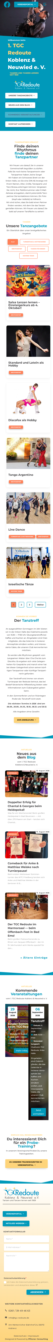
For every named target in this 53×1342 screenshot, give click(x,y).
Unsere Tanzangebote (20, 95)
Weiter (40, 604)
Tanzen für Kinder (38, 249)
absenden (36, 1292)
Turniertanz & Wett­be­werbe (34, 242)
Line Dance (16, 529)
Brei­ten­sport (17, 249)
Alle (13, 242)
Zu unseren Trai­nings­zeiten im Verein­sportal (25, 1163)
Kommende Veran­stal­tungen (25, 114)
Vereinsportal (25, 4)
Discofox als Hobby (22, 420)
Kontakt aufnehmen (19, 124)
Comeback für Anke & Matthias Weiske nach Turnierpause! (23, 867)
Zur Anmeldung (25, 720)
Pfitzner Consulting (38, 1339)
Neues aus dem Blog (19, 105)
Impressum (33, 1336)
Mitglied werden (15, 1223)
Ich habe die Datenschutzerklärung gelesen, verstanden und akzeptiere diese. (26, 1283)
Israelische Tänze (21, 584)
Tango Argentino (20, 475)
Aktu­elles (13, 773)
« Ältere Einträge (34, 957)
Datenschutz (20, 1336)
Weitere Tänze (28, 256)
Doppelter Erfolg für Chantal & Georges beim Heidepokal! (25, 806)
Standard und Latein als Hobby (26, 364)
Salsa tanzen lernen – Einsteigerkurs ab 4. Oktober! (24, 305)
